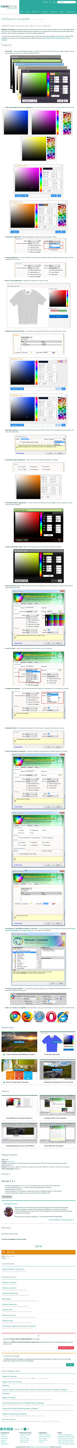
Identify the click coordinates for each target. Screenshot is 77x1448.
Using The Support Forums (66, 1440)
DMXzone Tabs (7, 1310)
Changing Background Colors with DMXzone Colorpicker (25, 1146)
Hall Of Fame (4, 1444)
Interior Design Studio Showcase (17, 1082)
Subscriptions (70, 12)
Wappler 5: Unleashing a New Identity (14, 1414)
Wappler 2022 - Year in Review (12, 1382)
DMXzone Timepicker (9, 1282)
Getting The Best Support (66, 1438)
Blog (21, 12)
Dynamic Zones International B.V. (39, 1447)
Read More (5, 1386)
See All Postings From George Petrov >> (61, 1220)
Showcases (54, 12)
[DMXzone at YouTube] (5, 1429)
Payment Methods (25, 1435)
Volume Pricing (24, 1438)
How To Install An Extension (66, 1444)
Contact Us (4, 1436)
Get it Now (70, 1364)
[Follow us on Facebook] (1, 1429)
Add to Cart (10, 1252)
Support (41, 19)
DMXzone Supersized (9, 1304)
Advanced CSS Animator (10, 1293)
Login (53, 2)
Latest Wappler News (11, 1371)
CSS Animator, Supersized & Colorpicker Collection (19, 1326)
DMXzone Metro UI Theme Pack (12, 1269)
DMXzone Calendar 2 (9, 1288)
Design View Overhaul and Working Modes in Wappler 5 (20, 1408)
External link (11, 1161)
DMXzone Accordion (9, 1315)
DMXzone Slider (7, 1321)
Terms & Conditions (45, 1435)
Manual (34, 19)
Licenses (41, 1442)
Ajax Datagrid (28, 930)
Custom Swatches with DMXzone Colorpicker (21, 1054)
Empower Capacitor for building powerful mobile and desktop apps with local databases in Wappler (34, 1390)
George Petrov (10, 1203)
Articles (27, 12)
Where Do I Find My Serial (65, 1442)
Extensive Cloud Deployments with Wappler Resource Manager (23, 1403)
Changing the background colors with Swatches (60, 1082)
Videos (62, 12)
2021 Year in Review (9, 1419)
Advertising (4, 1438)
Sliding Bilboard (15, 930)
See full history (6, 1196)
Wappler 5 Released (9, 1397)
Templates (44, 12)
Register (45, 2)
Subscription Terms (44, 1436)
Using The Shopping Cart (65, 1435)
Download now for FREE (66, 1348)
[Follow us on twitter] (8, 1429)
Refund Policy (43, 1440)
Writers (3, 1442)
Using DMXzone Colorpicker (53, 1146)
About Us (4, 1435)
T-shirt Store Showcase (52, 1054)
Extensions (35, 12)
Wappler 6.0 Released (9, 1376)
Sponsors (3, 1440)
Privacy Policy (43, 1438)
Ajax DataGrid (6, 1299)
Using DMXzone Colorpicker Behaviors (19, 1118)
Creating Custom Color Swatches (55, 1118)
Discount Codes (24, 1440)
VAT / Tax (23, 1436)
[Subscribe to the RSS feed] (11, 1429)
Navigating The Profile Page (66, 1436)
